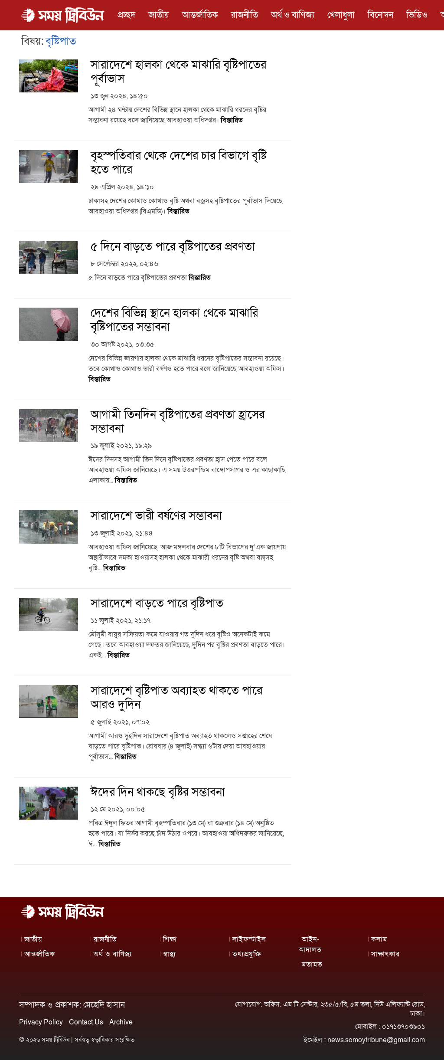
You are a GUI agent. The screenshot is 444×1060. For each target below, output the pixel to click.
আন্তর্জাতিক (200, 15)
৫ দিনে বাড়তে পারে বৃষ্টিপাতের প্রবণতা (173, 246)
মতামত (312, 964)
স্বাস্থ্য (169, 954)
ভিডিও (417, 15)
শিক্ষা (170, 939)
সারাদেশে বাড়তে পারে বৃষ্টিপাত (157, 603)
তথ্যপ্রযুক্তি (246, 954)
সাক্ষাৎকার (385, 954)
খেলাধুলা (341, 15)
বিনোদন (380, 15)
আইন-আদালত (310, 945)
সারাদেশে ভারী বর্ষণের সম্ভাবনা (156, 515)
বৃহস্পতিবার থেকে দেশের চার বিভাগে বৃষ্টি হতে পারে (179, 162)
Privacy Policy (41, 1022)
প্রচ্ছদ (126, 15)
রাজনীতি (244, 15)
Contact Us (86, 1022)
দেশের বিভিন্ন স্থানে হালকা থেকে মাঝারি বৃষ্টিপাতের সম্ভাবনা (174, 320)
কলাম (379, 939)
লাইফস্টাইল (249, 939)
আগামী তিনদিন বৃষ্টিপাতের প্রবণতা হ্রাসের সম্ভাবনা (177, 421)
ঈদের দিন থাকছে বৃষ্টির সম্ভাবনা (158, 792)
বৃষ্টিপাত (61, 41)
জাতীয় (158, 15)
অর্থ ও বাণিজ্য (292, 15)
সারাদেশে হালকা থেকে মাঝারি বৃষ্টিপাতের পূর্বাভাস (178, 71)
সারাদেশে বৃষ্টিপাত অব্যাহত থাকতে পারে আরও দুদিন (176, 697)
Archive (121, 1022)
